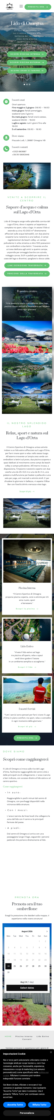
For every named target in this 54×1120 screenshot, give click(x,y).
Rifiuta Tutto (39, 1104)
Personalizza (27, 1113)
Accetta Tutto (15, 1104)
